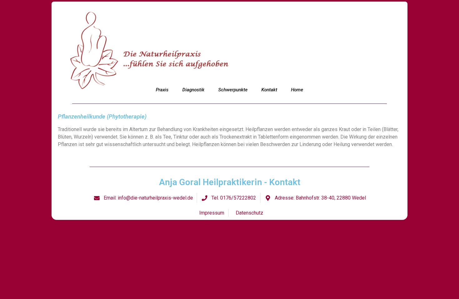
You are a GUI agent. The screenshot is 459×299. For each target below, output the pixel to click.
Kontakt (269, 90)
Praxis (162, 90)
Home (297, 90)
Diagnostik (193, 90)
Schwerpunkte (233, 90)
